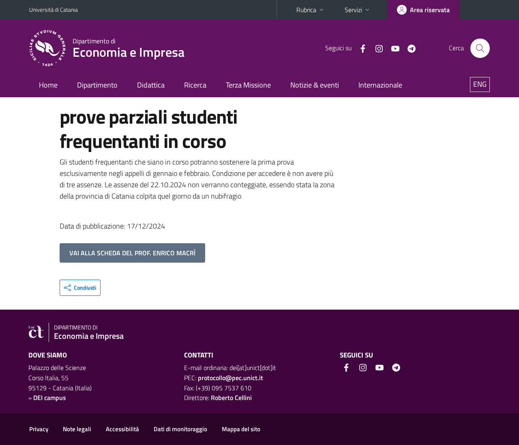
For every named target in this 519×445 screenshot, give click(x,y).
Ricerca (195, 84)
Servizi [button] (353, 10)
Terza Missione (248, 84)
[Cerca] (480, 48)
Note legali (77, 429)
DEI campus (49, 397)
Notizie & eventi (314, 84)
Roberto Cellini (231, 397)
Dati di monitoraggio (180, 429)
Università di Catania (53, 9)
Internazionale (380, 84)
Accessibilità (122, 429)
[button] (80, 288)
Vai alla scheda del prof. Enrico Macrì (132, 253)
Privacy (38, 429)
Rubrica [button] (306, 10)
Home (48, 84)
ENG (480, 84)
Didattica (151, 84)
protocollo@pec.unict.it (230, 378)
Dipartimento (97, 84)
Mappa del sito (241, 429)
